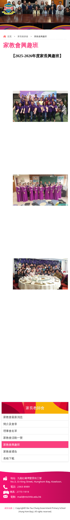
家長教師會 (23, 36)
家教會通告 (10, 451)
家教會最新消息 (13, 417)
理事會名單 (10, 431)
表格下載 (8, 458)
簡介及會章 (10, 424)
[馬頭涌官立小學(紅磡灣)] (8, 8)
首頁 (9, 36)
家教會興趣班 (11, 444)
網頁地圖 (8, 508)
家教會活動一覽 (13, 438)
